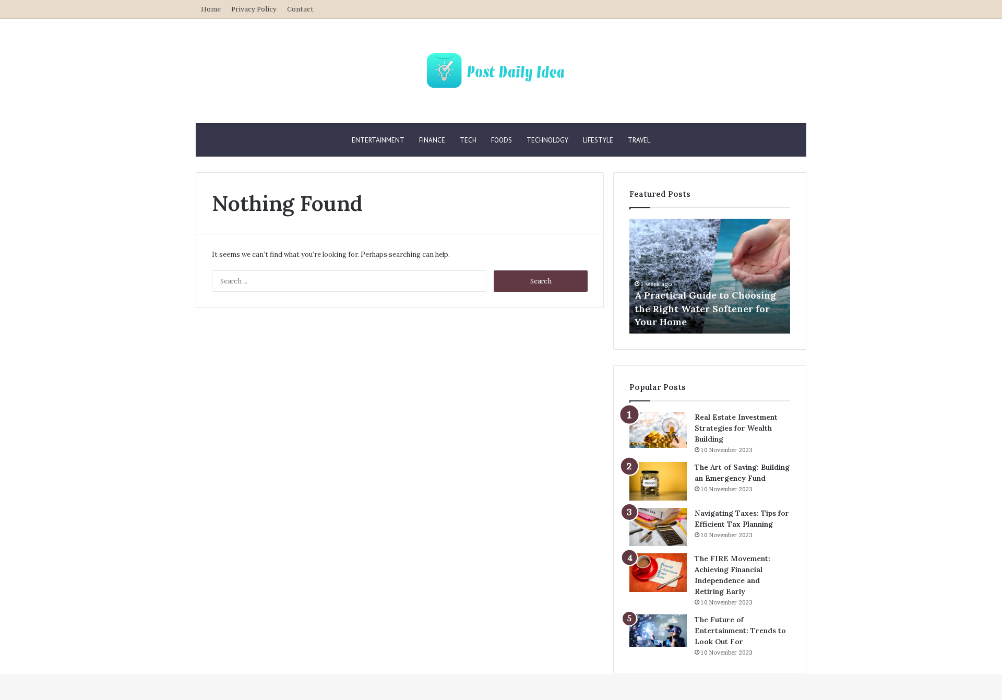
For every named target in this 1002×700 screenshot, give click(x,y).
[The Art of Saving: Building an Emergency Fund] (658, 481)
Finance (432, 140)
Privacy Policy (254, 9)
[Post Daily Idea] (501, 71)
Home (211, 9)
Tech (468, 140)
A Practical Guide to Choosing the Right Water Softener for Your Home (705, 308)
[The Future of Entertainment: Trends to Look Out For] (658, 630)
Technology (547, 140)
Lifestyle (598, 140)
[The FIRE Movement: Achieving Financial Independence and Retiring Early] (658, 572)
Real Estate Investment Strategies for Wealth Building (736, 428)
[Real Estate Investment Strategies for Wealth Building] (658, 430)
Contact (300, 9)
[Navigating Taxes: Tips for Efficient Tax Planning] (658, 527)
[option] (709, 276)
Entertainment (378, 140)
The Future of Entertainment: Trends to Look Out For (740, 630)
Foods (501, 140)
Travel (639, 140)
